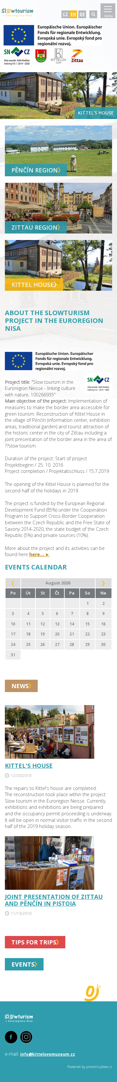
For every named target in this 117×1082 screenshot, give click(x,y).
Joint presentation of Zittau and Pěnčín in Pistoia (54, 900)
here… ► (39, 554)
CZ (65, 14)
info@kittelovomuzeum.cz (47, 1054)
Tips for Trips (33, 942)
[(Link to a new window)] (53, 44)
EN (73, 14)
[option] (58, 95)
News (20, 686)
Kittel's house (29, 765)
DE (82, 14)
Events (22, 964)
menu (108, 16)
